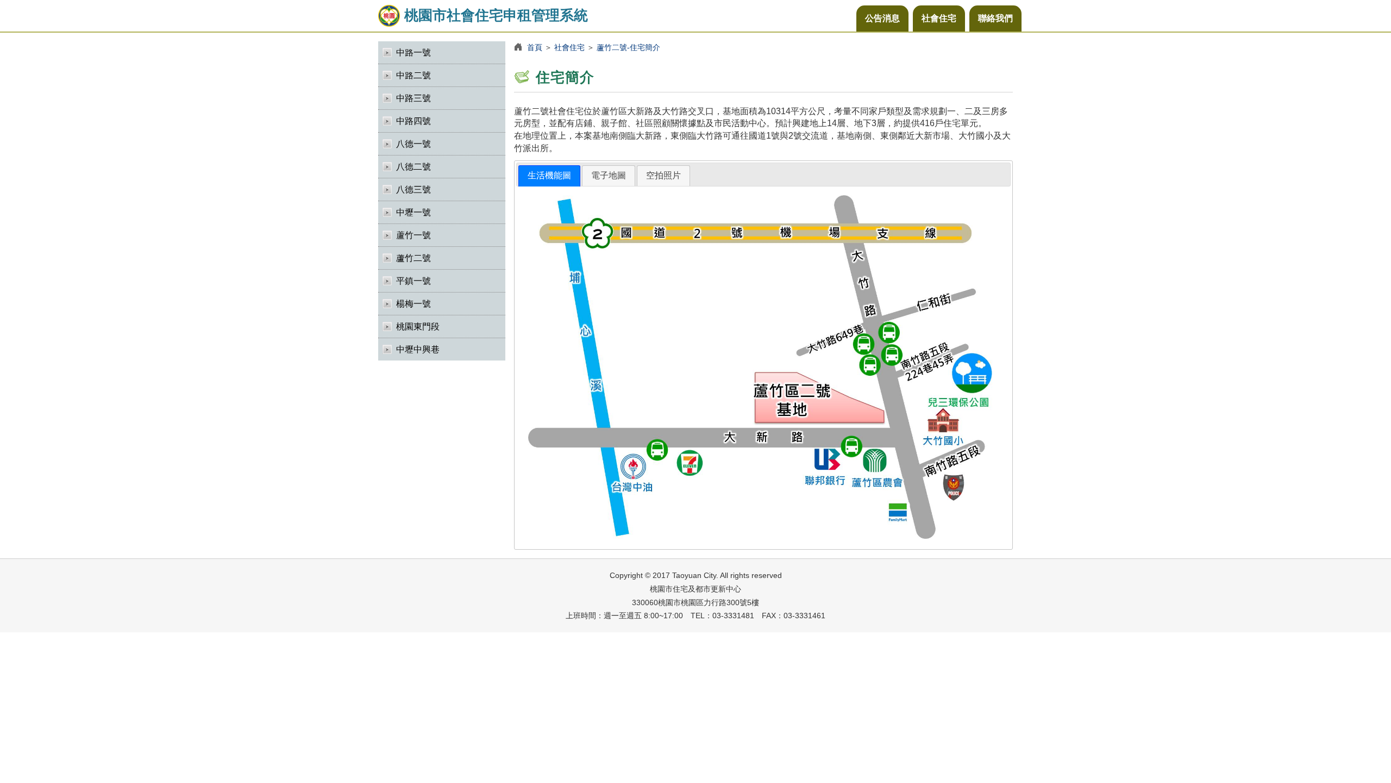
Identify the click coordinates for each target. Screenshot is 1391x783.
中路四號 (413, 121)
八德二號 (413, 166)
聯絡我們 (995, 18)
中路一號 (413, 52)
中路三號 (413, 98)
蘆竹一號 (413, 235)
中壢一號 (413, 212)
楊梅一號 (413, 303)
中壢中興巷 (418, 349)
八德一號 (413, 143)
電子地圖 (608, 175)
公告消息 (882, 18)
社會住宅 (939, 18)
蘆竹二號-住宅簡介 (628, 47)
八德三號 (413, 189)
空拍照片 (663, 175)
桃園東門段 (418, 326)
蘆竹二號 (413, 258)
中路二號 (413, 75)
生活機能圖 (549, 175)
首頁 (534, 47)
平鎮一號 (413, 280)
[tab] (549, 176)
